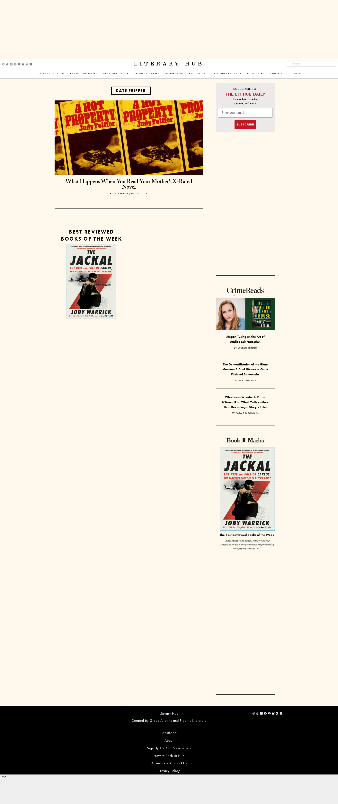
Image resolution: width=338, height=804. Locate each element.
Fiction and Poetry (83, 73)
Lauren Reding (247, 347)
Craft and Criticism (50, 73)
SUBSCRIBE (245, 124)
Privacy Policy (169, 770)
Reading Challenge (227, 73)
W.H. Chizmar (247, 380)
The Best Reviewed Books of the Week (247, 535)
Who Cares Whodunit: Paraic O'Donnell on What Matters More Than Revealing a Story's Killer (245, 402)
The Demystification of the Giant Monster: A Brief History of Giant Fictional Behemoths (245, 369)
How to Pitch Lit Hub (169, 755)
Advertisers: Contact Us (169, 763)
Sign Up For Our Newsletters (169, 748)
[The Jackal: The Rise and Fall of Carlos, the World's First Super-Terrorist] (91, 281)
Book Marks (255, 73)
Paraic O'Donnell (247, 413)
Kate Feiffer (131, 90)
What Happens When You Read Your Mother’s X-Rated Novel (129, 185)
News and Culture (116, 73)
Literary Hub (169, 64)
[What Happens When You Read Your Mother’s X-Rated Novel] (129, 137)
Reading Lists (198, 73)
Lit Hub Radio (174, 73)
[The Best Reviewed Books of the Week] (247, 489)
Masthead (169, 733)
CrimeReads (278, 73)
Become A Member (147, 73)
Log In (296, 73)
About (169, 740)
